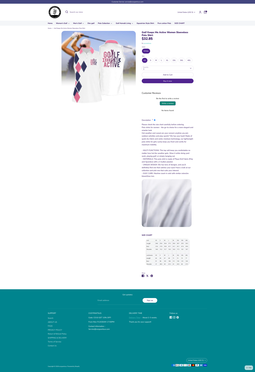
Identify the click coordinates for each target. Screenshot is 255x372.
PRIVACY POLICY (55, 330)
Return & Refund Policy (57, 334)
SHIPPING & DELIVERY (57, 338)
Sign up (150, 300)
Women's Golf (62, 23)
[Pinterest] (177, 317)
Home (50, 23)
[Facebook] (171, 317)
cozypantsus (147, 43)
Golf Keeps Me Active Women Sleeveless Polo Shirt (69, 28)
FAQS (50, 326)
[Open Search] (67, 12)
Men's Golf (77, 23)
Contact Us (52, 345)
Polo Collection (104, 23)
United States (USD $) (185, 12)
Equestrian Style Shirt (145, 23)
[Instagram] (174, 317)
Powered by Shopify (73, 366)
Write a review (168, 103)
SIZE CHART (180, 23)
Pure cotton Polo (164, 23)
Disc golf (91, 23)
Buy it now (167, 81)
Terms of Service (54, 342)
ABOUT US (52, 322)
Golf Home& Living (123, 23)
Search (50, 318)
